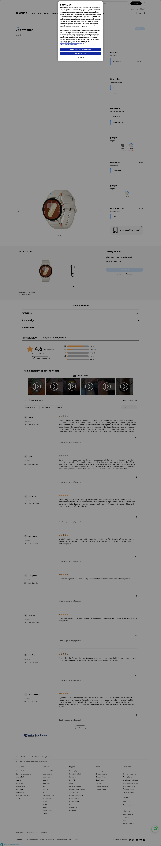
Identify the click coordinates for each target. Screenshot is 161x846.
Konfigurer (80, 57)
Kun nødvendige (80, 53)
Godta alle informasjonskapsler (80, 49)
